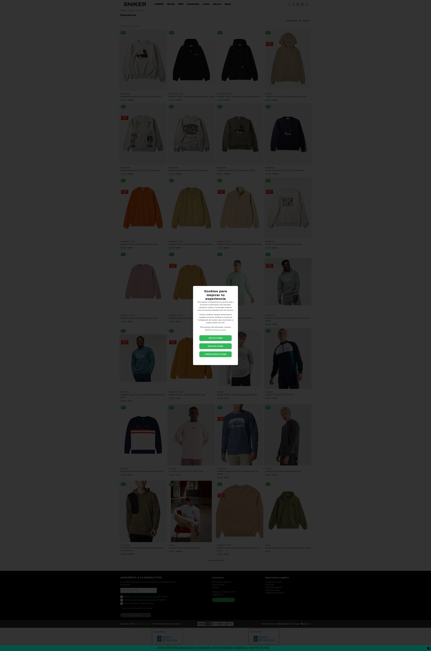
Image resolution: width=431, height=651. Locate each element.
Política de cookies (218, 330)
